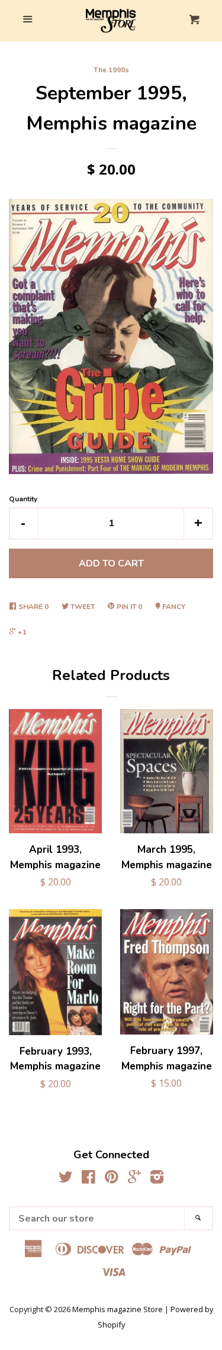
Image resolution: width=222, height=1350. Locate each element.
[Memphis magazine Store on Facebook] (88, 1178)
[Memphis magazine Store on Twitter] (66, 1178)
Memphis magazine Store (117, 1309)
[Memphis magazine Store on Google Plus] (134, 1178)
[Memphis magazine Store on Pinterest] (111, 1178)
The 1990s (111, 70)
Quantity (23, 499)
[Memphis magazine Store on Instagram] (157, 1178)
